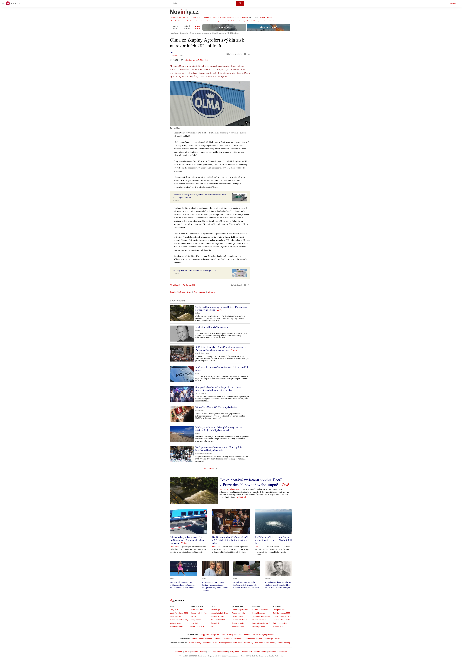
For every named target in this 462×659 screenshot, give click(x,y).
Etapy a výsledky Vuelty (199, 613)
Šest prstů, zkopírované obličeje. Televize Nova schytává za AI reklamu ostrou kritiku (218, 388)
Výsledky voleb (175, 616)
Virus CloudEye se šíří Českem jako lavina (216, 407)
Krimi (239, 17)
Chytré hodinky (270, 643)
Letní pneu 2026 (279, 610)
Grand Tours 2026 (197, 626)
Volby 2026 (174, 610)
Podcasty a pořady (219, 21)
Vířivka (277, 639)
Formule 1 (215, 623)
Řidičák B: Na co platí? (281, 620)
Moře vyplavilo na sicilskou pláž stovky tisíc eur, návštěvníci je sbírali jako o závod (219, 429)
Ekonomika (253, 17)
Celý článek (241, 497)
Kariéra (203, 652)
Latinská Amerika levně (261, 623)
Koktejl (269, 17)
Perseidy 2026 (232, 635)
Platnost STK (278, 626)
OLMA (188, 292)
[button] (210, 103)
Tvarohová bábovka (239, 620)
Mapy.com (205, 635)
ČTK (171, 53)
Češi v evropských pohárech (263, 635)
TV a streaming (200, 393)
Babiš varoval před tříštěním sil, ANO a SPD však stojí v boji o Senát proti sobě (230, 539)
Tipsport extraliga (217, 616)
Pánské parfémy (284, 643)
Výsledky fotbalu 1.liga (219, 613)
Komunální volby (176, 626)
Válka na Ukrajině (219, 17)
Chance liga (215, 610)
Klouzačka (238, 639)
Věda (192, 21)
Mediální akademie (220, 652)
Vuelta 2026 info (196, 610)
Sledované (277, 21)
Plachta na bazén (205, 639)
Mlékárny (211, 292)
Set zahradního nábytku (253, 639)
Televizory (259, 643)
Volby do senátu (176, 623)
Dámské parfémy (224, 643)
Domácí (193, 17)
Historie (208, 21)
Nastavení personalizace (277, 652)
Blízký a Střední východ (203, 453)
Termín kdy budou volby (179, 620)
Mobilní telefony (195, 643)
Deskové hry (248, 643)
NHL (213, 626)
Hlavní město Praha (202, 353)
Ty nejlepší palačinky (239, 610)
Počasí (249, 21)
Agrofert (202, 292)
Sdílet (240, 54)
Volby (199, 17)
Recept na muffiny (239, 613)
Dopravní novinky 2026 (282, 616)
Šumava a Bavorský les (261, 616)
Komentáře (231, 17)
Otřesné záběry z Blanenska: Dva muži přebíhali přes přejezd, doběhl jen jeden (187, 539)
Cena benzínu (244, 635)
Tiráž (209, 652)
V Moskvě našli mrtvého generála (211, 327)
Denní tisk (267, 21)
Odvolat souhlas (260, 652)
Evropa (197, 330)
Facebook (179, 652)
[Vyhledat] (240, 3)
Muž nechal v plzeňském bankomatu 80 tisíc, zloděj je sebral (222, 368)
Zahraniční (207, 17)
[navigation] (3, 3)
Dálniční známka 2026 (281, 613)
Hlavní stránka (175, 17)
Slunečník (228, 639)
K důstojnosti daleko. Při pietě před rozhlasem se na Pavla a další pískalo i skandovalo (220, 348)
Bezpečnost (199, 410)
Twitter (186, 652)
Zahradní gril (268, 639)
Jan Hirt (193, 616)
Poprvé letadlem (258, 613)
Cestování (199, 21)
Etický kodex (234, 652)
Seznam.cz (454, 3)
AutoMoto (185, 21)
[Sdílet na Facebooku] (245, 285)
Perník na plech (238, 626)
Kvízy (235, 21)
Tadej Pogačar (195, 620)
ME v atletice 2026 (218, 620)
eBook (231, 54)
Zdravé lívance (237, 616)
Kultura (245, 17)
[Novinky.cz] (184, 12)
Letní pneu (237, 643)
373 (248, 54)
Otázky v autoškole (280, 623)
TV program (257, 21)
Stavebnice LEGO (210, 643)
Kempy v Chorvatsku (260, 610)
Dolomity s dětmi (258, 626)
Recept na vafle (238, 623)
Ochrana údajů (246, 652)
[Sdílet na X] (248, 285)
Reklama (194, 652)
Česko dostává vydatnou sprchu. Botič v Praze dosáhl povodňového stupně (221, 308)
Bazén (194, 639)
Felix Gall (194, 623)
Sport (230, 21)
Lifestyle (262, 17)
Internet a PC (175, 21)
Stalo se (185, 17)
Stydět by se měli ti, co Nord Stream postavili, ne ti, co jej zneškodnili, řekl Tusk (273, 539)
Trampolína (218, 639)
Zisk (195, 292)
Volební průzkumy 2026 (179, 613)
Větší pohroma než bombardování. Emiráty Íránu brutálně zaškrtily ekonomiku (219, 449)
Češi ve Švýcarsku (259, 620)
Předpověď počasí (218, 635)
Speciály (242, 21)
